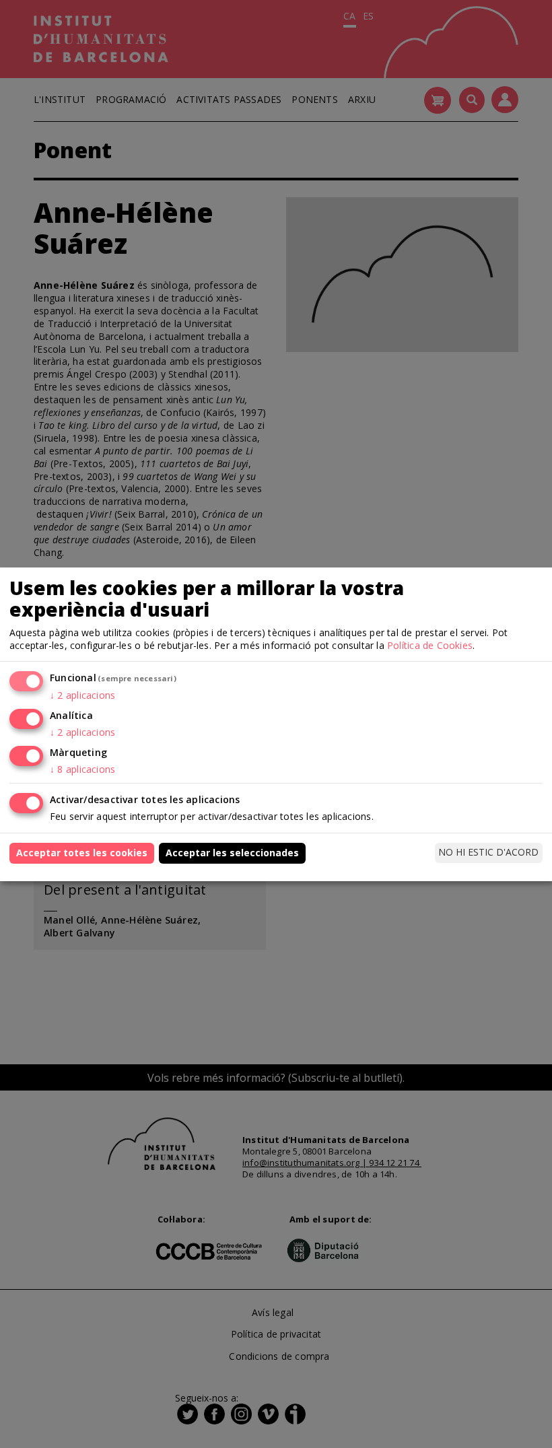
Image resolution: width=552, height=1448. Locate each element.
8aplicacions (82, 769)
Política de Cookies (430, 645)
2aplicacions (82, 695)
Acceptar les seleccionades (232, 852)
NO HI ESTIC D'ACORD (488, 852)
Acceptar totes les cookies (81, 852)
